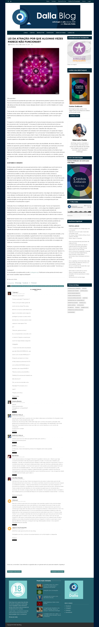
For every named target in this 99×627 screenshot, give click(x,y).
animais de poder (73, 290)
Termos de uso (62, 1)
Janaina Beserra (16, 401)
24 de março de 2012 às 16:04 (18, 479)
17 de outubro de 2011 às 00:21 (18, 436)
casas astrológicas (74, 295)
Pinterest (34, 283)
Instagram (68, 608)
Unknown (15, 500)
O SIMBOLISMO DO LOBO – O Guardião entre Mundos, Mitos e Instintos (52, 615)
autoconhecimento (74, 293)
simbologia (84, 307)
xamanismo (71, 312)
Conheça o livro (74, 115)
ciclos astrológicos (74, 297)
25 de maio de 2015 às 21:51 (18, 528)
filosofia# (48, 286)
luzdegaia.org (34, 272)
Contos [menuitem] (32, 32)
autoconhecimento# (17, 286)
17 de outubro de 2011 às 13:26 (18, 446)
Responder (14, 398)
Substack (68, 610)
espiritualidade (73, 302)
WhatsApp (18, 283)
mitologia (80, 305)
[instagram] (11, 1)
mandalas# (60, 286)
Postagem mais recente (14, 571)
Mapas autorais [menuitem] (60, 32)
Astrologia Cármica (74, 288)
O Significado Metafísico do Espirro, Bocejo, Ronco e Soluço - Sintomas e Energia (52, 609)
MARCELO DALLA (17, 415)
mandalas (83, 302)
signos (77, 307)
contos (85, 297)
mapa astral (72, 305)
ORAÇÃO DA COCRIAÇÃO (51, 590)
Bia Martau (15, 455)
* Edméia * (15, 292)
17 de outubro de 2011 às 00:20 (19, 416)
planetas (71, 307)
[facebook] (8, 1)
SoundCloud (69, 612)
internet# (54, 286)
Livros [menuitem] (26, 32)
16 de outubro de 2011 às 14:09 (19, 402)
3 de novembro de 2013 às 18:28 (19, 501)
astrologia (83, 290)
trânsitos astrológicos (75, 309)
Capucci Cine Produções (19, 527)
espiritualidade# (27, 286)
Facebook (25, 283)
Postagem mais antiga (57, 571)
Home (84, 1)
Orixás (84, 288)
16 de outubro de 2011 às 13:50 (18, 293)
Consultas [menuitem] (71, 32)
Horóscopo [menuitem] (50, 32)
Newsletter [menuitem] (40, 32)
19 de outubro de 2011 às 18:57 (18, 456)
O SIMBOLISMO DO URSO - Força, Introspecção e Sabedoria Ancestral (51, 586)
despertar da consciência (76, 300)
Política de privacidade (74, 1)
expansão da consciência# (38, 286)
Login (89, 1)
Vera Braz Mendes (17, 478)
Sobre (47, 1)
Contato (54, 1)
